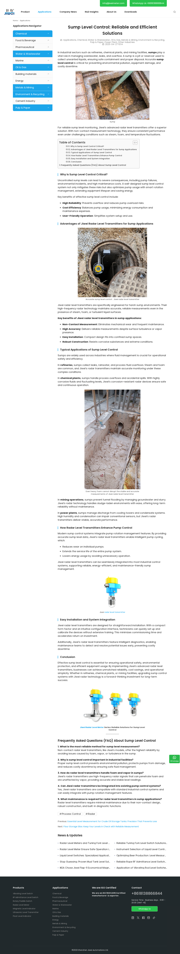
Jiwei (83, 727)
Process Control (71, 814)
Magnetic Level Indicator (24, 908)
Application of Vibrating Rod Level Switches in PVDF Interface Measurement (141, 868)
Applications (44, 11)
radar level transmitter (114, 612)
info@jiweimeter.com (113, 3)
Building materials (26, 74)
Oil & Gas (115, 39)
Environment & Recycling (151, 39)
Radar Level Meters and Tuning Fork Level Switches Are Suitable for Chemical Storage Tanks (85, 843)
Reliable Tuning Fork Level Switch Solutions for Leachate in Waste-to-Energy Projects (141, 843)
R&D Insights (91, 11)
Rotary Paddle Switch (22, 901)
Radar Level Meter (95, 727)
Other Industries (126, 42)
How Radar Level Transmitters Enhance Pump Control (96, 155)
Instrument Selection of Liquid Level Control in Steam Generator (141, 849)
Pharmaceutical (25, 47)
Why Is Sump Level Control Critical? (87, 146)
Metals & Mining (129, 39)
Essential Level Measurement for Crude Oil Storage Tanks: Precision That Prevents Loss (112, 821)
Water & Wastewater (99, 39)
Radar (91, 814)
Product (25, 11)
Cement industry (25, 101)
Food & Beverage (26, 40)
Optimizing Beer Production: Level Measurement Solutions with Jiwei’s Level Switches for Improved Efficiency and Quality (141, 855)
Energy (19, 80)
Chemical (82, 39)
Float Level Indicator (22, 916)
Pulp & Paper (97, 42)
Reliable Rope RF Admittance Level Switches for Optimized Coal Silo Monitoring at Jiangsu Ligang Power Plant (141, 862)
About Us (111, 11)
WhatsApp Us (144, 909)
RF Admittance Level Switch (25, 897)
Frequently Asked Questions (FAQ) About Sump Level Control (93, 165)
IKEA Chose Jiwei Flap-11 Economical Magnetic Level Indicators (85, 868)
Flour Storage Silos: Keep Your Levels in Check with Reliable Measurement (101, 826)
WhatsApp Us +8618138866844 (148, 3)
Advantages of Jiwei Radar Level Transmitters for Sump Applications (104, 149)
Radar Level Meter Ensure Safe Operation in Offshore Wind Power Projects (85, 849)
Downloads (131, 11)
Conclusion (76, 161)
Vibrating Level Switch (23, 893)
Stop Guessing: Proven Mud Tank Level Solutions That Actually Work (85, 862)
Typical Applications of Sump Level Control (91, 152)
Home (15, 20)
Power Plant (110, 42)
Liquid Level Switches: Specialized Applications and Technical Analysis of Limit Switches (85, 855)
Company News (68, 11)
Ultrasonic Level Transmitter (26, 912)
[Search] (174, 11)
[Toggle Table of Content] (134, 142)
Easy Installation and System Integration (90, 158)
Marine (19, 60)
